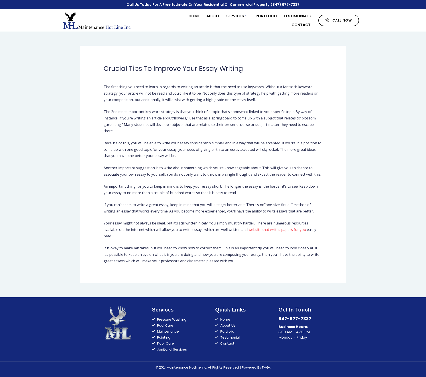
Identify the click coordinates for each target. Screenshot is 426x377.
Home (194, 16)
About (213, 16)
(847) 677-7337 (285, 4)
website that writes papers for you (277, 229)
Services (235, 16)
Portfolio (266, 16)
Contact (301, 25)
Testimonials (297, 16)
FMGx (266, 367)
